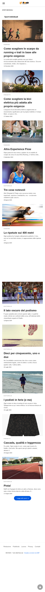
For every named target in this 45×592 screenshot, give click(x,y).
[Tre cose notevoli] (22, 172)
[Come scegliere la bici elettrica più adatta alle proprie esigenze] (22, 81)
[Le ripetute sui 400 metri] (22, 215)
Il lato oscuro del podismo (20, 310)
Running (7, 44)
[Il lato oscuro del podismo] (22, 293)
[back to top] (40, 587)
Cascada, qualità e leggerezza (22, 442)
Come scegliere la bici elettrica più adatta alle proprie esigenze (18, 102)
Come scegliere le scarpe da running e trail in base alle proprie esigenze (21, 52)
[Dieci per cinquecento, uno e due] (22, 336)
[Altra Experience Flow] (22, 131)
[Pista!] (22, 468)
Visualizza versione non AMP (31, 553)
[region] (22, 261)
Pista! (7, 485)
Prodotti (7, 94)
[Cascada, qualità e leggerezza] (22, 425)
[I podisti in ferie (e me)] (22, 382)
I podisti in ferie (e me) (18, 399)
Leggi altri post (22, 498)
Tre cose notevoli (14, 189)
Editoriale (8, 185)
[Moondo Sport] (24, 3)
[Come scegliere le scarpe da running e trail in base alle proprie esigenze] (22, 31)
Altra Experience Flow (17, 149)
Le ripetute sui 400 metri (19, 232)
